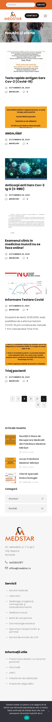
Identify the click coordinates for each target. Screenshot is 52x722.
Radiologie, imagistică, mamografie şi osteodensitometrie (21, 604)
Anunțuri (14, 92)
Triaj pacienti (15, 371)
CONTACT (31, 15)
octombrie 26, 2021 (19, 88)
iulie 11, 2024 (28, 452)
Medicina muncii (18, 612)
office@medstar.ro (20, 568)
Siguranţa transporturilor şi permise (24, 630)
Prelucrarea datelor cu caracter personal (27, 660)
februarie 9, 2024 (30, 482)
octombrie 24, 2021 (19, 195)
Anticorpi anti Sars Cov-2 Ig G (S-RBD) (24, 187)
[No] (48, 711)
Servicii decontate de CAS (23, 637)
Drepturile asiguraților (21, 683)
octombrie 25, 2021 (19, 140)
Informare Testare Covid (24, 300)
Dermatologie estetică (22, 623)
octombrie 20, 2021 (19, 377)
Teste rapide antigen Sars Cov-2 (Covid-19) (25, 80)
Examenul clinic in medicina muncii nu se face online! (22, 244)
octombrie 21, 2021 (19, 306)
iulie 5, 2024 (28, 467)
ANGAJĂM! (13, 133)
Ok (26, 718)
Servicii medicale (18, 590)
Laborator (15, 596)
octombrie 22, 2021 (19, 254)
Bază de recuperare (20, 618)
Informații (14, 667)
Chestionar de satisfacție (23, 678)
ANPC (12, 672)
